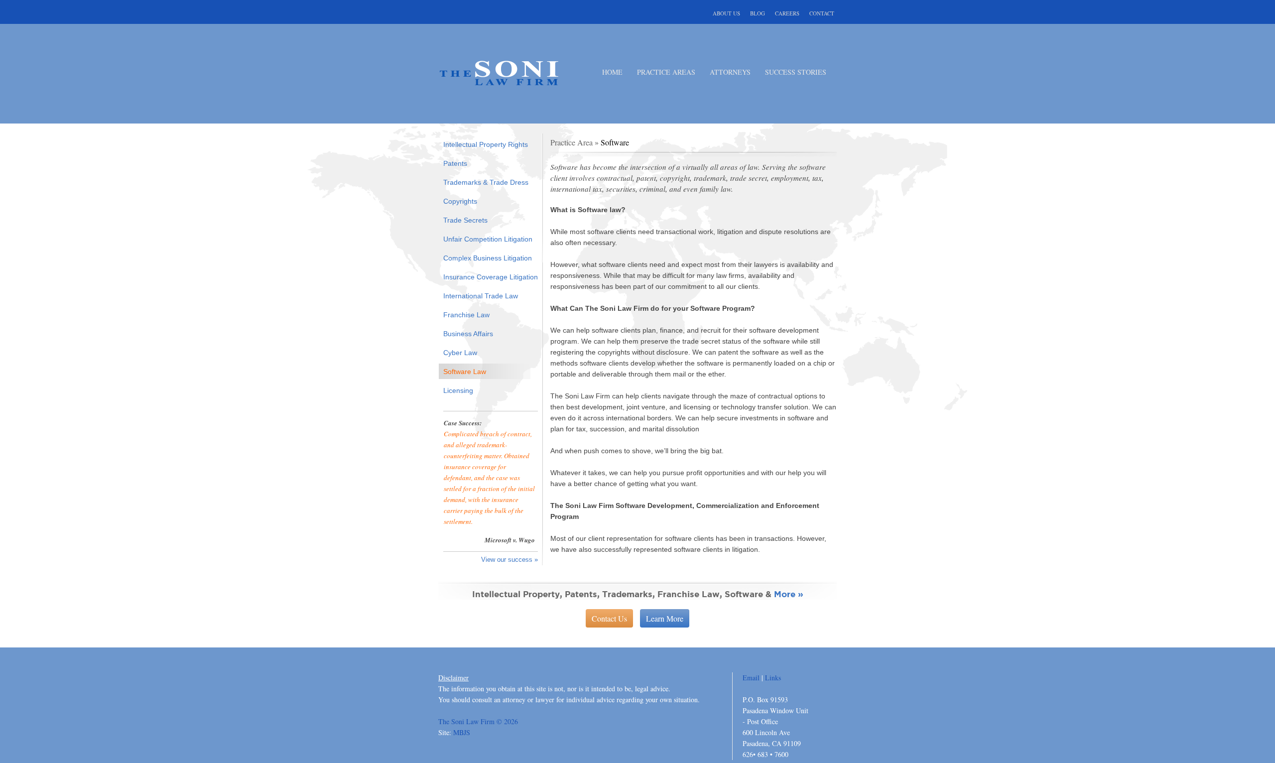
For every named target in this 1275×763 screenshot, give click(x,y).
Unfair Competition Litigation (487, 239)
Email (751, 677)
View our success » (509, 559)
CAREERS (787, 12)
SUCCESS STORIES (795, 71)
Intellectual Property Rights (485, 144)
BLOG (757, 12)
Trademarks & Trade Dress (485, 182)
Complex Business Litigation (487, 258)
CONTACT (821, 12)
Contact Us (609, 618)
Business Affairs (468, 334)
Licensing (458, 390)
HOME (612, 71)
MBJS (461, 732)
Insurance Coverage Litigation (490, 277)
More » (788, 594)
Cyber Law (460, 353)
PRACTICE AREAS (666, 71)
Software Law (464, 372)
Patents (455, 163)
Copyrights (460, 201)
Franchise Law (466, 315)
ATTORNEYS (730, 71)
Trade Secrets (465, 220)
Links (773, 677)
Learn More (664, 618)
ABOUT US (726, 12)
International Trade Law (480, 296)
